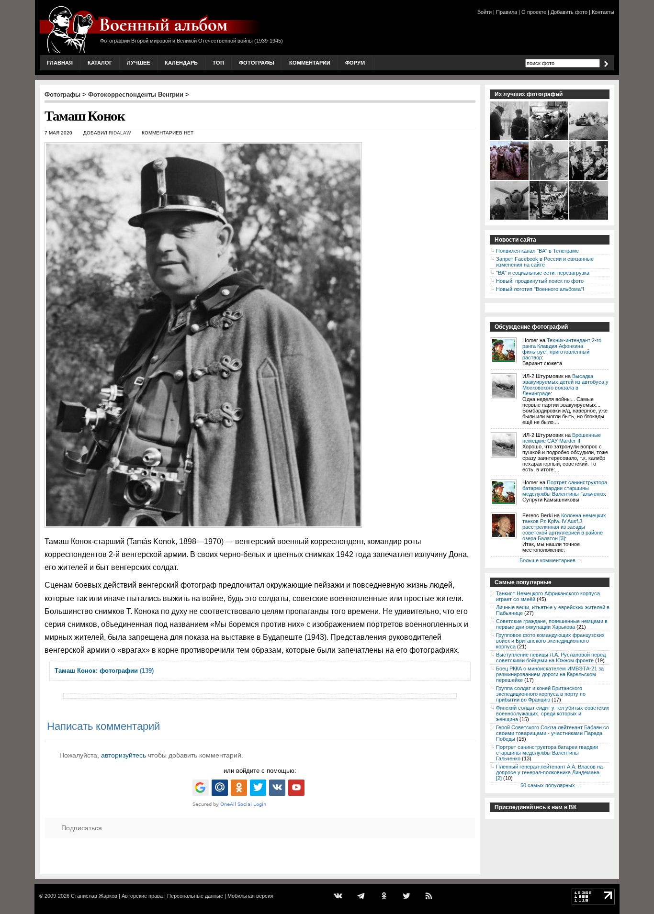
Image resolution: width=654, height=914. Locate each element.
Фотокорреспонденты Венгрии (135, 94)
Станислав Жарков (94, 896)
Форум (355, 63)
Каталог (100, 63)
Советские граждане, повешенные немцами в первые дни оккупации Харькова (552, 624)
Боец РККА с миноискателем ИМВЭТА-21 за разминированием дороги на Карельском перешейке (550, 674)
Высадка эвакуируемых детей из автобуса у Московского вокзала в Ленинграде (565, 384)
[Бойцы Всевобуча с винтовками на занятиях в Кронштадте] (589, 219)
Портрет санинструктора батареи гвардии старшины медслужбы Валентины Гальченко (564, 488)
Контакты (603, 12)
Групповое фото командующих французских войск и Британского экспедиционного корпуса (550, 640)
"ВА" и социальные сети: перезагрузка (542, 273)
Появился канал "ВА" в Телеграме (537, 251)
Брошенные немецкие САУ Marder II (561, 438)
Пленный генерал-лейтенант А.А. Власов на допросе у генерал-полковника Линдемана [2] (549, 772)
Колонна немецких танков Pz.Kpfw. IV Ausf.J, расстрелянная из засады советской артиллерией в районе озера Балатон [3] (564, 527)
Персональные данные (195, 896)
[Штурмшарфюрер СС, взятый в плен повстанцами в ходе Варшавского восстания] (549, 139)
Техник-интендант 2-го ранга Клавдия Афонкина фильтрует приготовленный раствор (561, 348)
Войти (484, 12)
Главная (60, 63)
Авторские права (142, 896)
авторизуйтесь (123, 755)
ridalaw (120, 132)
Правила (506, 12)
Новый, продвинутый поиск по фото (540, 281)
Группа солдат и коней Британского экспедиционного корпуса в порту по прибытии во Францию (541, 693)
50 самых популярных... (549, 785)
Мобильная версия (250, 896)
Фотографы (256, 63)
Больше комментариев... (549, 560)
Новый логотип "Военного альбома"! (540, 289)
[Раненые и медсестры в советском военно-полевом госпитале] (549, 219)
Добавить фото (569, 12)
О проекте (533, 12)
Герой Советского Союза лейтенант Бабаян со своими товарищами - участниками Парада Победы (552, 733)
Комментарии (309, 63)
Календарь (181, 63)
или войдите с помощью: (260, 770)
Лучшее (138, 63)
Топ (218, 63)
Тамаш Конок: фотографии (96, 670)
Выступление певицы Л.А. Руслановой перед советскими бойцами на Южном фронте (551, 657)
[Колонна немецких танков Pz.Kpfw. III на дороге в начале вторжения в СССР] (589, 139)
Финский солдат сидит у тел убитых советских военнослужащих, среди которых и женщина (552, 713)
